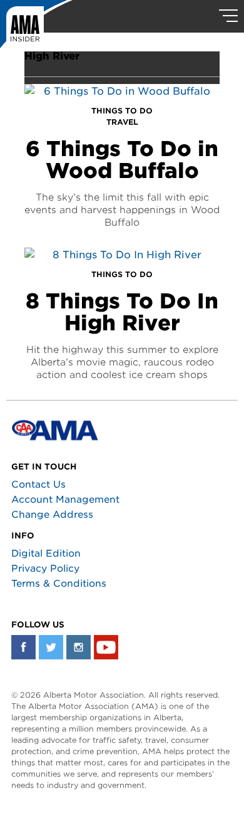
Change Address (52, 514)
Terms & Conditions (58, 583)
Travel (122, 122)
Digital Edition (46, 553)
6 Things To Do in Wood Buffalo (122, 159)
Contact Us (38, 484)
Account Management (65, 499)
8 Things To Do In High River (122, 311)
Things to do (122, 110)
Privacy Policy (45, 568)
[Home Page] (36, 28)
